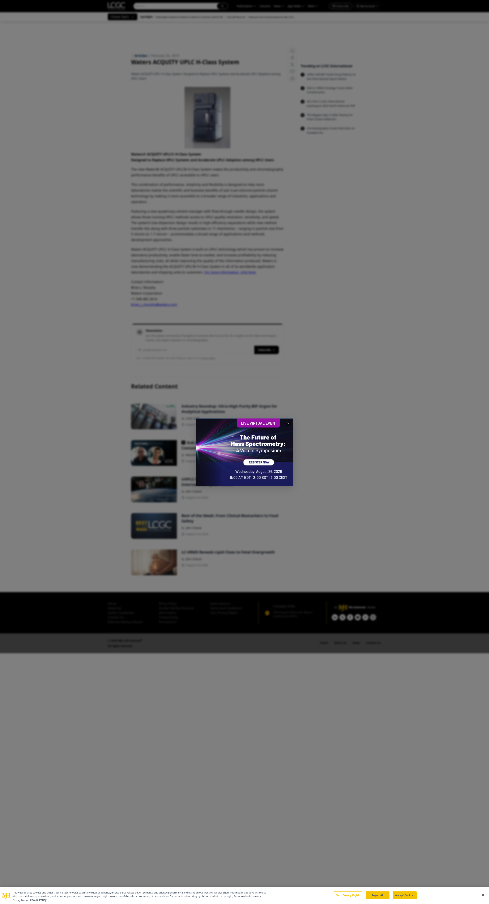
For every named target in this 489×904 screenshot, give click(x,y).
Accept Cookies (404, 895)
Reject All (378, 895)
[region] (244, 895)
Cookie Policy (38, 900)
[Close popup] (288, 423)
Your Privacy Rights (348, 895)
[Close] (483, 895)
